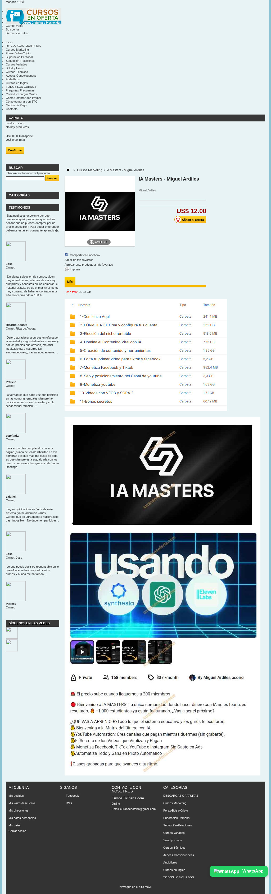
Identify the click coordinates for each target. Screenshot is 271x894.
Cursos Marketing (17, 49)
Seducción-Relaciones (20, 60)
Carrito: (14, 25)
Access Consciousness (21, 75)
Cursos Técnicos (17, 71)
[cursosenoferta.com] (33, 16)
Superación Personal (19, 57)
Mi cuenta (18, 787)
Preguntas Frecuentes (20, 90)
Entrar (25, 33)
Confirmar (15, 150)
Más (70, 281)
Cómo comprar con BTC (21, 101)
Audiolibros (13, 79)
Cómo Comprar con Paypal (23, 97)
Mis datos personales (22, 817)
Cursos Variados (16, 64)
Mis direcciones (18, 810)
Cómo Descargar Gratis (21, 94)
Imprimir (75, 269)
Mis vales (14, 825)
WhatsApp (252, 871)
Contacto (11, 109)
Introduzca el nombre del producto (28, 173)
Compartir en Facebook (85, 255)
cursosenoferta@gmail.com (138, 808)
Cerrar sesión (17, 830)
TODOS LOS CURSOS (21, 86)
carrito (16, 118)
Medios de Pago (16, 105)
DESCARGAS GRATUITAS (23, 45)
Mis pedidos (16, 795)
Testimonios (19, 207)
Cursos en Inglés (17, 83)
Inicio (9, 42)
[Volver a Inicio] (68, 170)
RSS (69, 803)
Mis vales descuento (21, 803)
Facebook (72, 795)
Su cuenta (12, 29)
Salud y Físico (15, 68)
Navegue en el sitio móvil (135, 886)
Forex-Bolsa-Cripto (18, 53)
